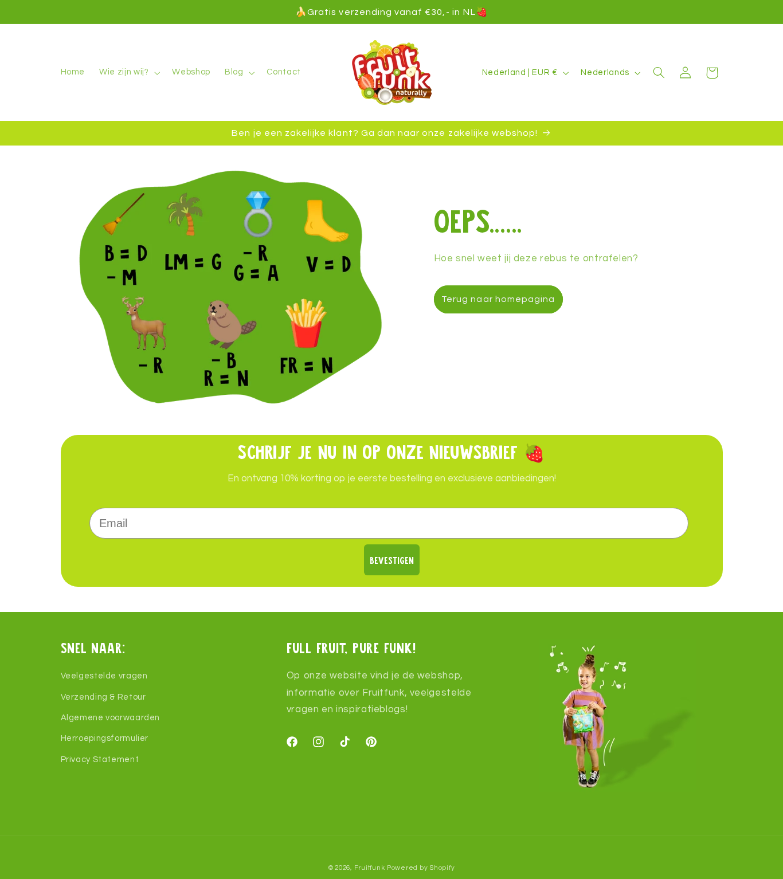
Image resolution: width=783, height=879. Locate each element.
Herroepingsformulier (105, 739)
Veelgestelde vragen (104, 676)
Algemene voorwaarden (110, 717)
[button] (128, 72)
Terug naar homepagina (498, 299)
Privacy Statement (100, 759)
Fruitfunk (369, 868)
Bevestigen (392, 560)
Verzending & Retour (103, 697)
